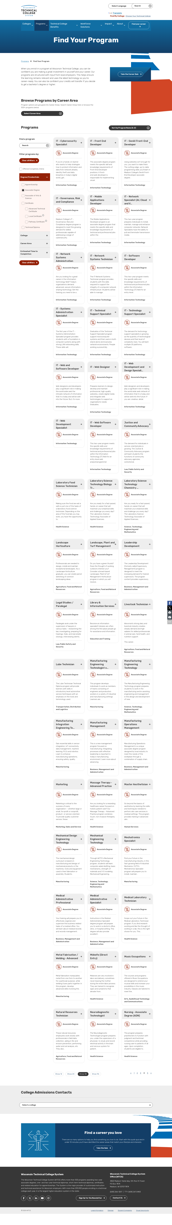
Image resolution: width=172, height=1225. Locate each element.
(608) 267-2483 (134, 1192)
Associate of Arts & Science (33, 197)
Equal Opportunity (142, 1210)
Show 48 (83, 1074)
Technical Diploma (32, 227)
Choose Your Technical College (138, 16)
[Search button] (150, 6)
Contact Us (118, 1198)
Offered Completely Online (33, 169)
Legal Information (97, 1210)
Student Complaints (125, 1210)
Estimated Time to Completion (29, 252)
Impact (108, 23)
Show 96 (95, 1074)
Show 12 (58, 1074)
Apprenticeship (31, 185)
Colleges (26, 23)
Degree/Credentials (29, 177)
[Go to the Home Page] (29, 10)
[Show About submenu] (125, 25)
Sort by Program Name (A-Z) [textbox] (124, 128)
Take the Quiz (102, 1148)
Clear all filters (28, 161)
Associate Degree (32, 190)
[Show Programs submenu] (47, 25)
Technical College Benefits (58, 25)
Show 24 (70, 1074)
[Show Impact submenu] (113, 25)
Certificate (29, 203)
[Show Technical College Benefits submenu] (77, 25)
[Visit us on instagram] (48, 1198)
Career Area (25, 243)
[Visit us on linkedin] (36, 1198)
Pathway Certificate (37, 222)
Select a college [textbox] (29, 1105)
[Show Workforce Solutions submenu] (101, 25)
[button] (43, 215)
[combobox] (42, 113)
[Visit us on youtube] (42, 1198)
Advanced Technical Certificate (37, 210)
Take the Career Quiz (130, 74)
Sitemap (110, 1210)
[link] (169, 603)
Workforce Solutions (86, 25)
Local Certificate (35, 216)
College (24, 235)
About (120, 23)
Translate (117, 13)
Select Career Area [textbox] (32, 114)
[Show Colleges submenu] (32, 25)
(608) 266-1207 (116, 1192)
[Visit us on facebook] (23, 1198)
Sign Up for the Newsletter (90, 1198)
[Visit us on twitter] (29, 1198)
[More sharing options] (169, 622)
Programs (40, 23)
